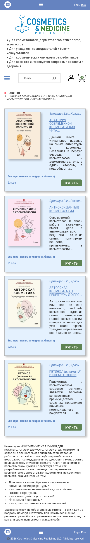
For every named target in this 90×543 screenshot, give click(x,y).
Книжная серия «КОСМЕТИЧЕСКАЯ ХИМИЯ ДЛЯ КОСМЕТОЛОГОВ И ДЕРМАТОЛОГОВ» (39, 97)
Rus (83, 5)
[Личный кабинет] (71, 78)
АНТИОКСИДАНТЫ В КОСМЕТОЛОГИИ (64, 209)
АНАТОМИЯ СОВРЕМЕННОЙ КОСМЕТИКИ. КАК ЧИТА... (62, 125)
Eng (76, 5)
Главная (14, 92)
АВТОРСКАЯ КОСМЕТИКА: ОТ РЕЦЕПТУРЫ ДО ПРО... (65, 291)
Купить (71, 183)
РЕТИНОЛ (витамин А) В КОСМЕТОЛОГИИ (65, 373)
